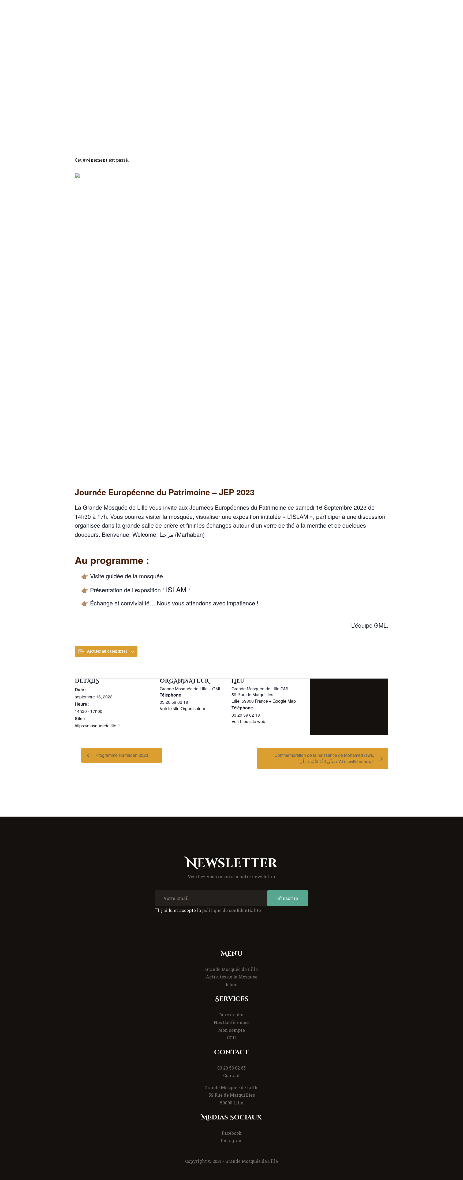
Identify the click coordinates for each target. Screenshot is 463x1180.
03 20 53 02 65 (231, 1068)
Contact (231, 1075)
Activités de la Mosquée (231, 977)
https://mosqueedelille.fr (97, 726)
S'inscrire (287, 898)
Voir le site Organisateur (182, 708)
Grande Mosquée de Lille (231, 969)
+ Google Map (282, 701)
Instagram (232, 1140)
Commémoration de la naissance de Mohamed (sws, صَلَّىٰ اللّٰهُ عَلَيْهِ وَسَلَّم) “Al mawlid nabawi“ (324, 758)
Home (157, 89)
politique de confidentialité (231, 910)
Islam (232, 984)
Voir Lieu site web (248, 721)
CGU (231, 1037)
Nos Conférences (231, 1022)
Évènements (185, 89)
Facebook (232, 1133)
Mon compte (231, 1030)
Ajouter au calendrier (107, 651)
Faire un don (231, 1014)
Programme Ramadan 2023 (121, 755)
